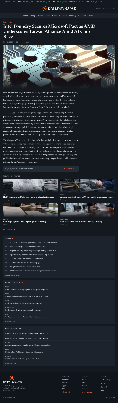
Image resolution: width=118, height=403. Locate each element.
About (103, 383)
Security (72, 15)
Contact (104, 387)
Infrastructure (64, 219)
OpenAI (84, 382)
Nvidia (7, 349)
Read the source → (70, 169)
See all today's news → (12, 275)
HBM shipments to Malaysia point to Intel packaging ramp (28, 197)
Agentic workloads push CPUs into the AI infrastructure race (86, 197)
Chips (54, 15)
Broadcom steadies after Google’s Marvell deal (22, 359)
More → (91, 15)
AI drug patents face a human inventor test (26, 259)
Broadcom (8, 356)
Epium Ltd (11, 398)
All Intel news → (9, 229)
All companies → (88, 392)
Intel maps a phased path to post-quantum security (24, 222)
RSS (102, 390)
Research (82, 15)
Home (25, 15)
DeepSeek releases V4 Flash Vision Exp (25, 267)
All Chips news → (10, 363)
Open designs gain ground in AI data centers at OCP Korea (26, 338)
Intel (4, 22)
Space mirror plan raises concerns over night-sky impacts (31, 255)
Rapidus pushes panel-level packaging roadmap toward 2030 (33, 251)
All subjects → (67, 392)
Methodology (106, 380)
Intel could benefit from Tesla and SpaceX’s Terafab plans (26, 317)
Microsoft (85, 389)
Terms (113, 398)
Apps (48, 15)
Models (40, 15)
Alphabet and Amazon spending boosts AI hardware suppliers (33, 242)
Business (63, 15)
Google (7, 342)
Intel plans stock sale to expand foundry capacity (81, 222)
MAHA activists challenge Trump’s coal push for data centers (33, 271)
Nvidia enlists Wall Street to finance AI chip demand (24, 352)
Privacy (107, 398)
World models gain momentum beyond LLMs (27, 247)
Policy (32, 15)
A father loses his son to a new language (25, 263)
